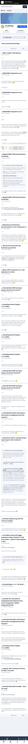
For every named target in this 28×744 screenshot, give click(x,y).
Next (23, 48)
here (12, 463)
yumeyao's (11, 258)
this (19, 325)
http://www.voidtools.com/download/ (12, 658)
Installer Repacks (6, 158)
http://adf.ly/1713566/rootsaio (9, 175)
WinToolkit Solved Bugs (7, 291)
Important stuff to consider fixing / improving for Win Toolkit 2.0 (14, 439)
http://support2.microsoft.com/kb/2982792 (14, 208)
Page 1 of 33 (13, 48)
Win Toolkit (4, 441)
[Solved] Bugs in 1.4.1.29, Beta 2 (13, 584)
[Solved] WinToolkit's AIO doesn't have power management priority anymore (13, 415)
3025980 (25, 132)
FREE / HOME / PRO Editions (12, 53)
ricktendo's (4, 258)
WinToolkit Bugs (6, 75)
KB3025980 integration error (12, 73)
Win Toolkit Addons (6, 249)
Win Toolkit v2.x (5, 54)
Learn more (2, 2)
